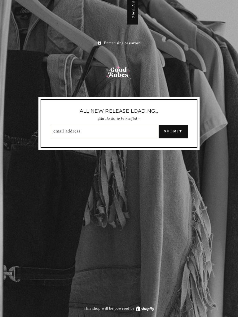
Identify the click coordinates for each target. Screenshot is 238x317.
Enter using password (122, 43)
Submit (173, 131)
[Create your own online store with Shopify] (145, 308)
